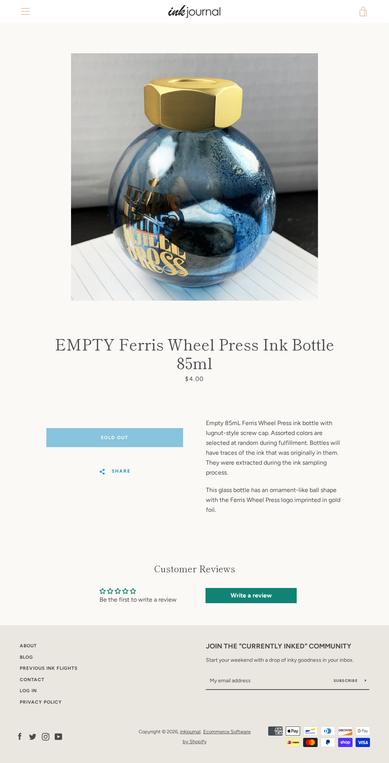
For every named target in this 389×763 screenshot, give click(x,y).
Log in (28, 690)
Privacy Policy (41, 702)
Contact (32, 679)
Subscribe (346, 680)
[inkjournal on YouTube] (58, 736)
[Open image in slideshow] (194, 177)
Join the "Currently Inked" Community (278, 646)
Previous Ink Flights (48, 668)
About (28, 645)
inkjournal (190, 731)
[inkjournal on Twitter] (32, 736)
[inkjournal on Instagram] (45, 736)
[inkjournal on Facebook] (20, 736)
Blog (26, 657)
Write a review (251, 595)
